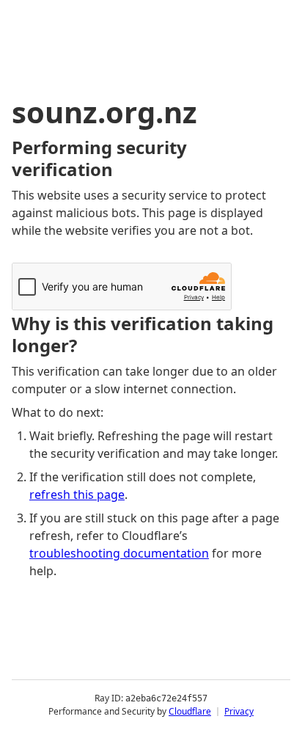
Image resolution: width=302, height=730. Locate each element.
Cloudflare (190, 711)
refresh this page (77, 494)
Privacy (239, 711)
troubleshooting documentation (119, 553)
